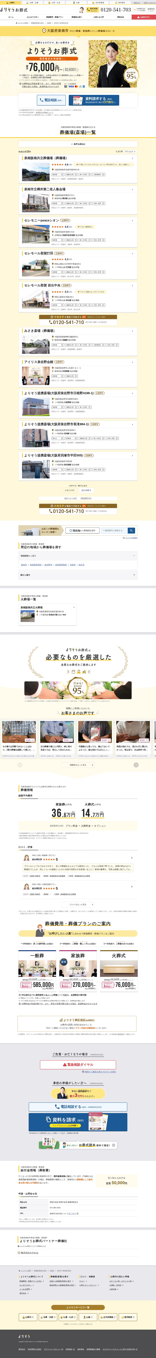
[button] (40, 85)
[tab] (10, 2)
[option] (78, 1252)
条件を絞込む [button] (80, 144)
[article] (78, 866)
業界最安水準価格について (44, 112)
